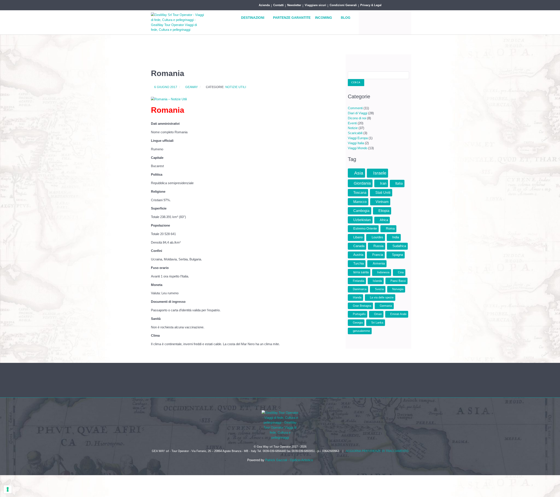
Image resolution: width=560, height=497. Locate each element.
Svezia (379, 289)
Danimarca (359, 289)
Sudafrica (399, 246)
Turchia (358, 263)
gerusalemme (361, 330)
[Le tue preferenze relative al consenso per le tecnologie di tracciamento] (8, 489)
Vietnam (382, 202)
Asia (358, 172)
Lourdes (377, 237)
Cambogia (361, 211)
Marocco (360, 202)
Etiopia (383, 211)
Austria (358, 254)
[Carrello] (404, 4)
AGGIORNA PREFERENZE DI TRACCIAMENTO (377, 451)
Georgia (358, 322)
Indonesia (383, 272)
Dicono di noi (357, 118)
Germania (386, 305)
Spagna (397, 254)
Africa (384, 220)
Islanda (377, 280)
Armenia (379, 263)
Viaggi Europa (358, 138)
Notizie (353, 128)
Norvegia (397, 289)
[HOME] (233, 18)
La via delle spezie (382, 297)
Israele (379, 173)
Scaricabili (355, 133)
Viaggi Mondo (357, 148)
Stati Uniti (382, 192)
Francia (377, 254)
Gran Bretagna (362, 305)
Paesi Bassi (398, 280)
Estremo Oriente (365, 228)
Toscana (359, 192)
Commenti (355, 108)
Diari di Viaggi (357, 113)
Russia (378, 246)
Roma (390, 228)
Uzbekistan (362, 220)
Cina (401, 272)
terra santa (361, 272)
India (395, 237)
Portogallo (359, 314)
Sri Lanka (377, 322)
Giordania (362, 183)
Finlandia (358, 280)
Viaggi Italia (356, 143)
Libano (358, 237)
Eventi (352, 123)
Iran (383, 183)
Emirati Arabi (398, 314)
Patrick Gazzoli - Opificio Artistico (289, 460)
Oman (378, 314)
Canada (358, 246)
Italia (399, 183)
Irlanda (357, 297)
